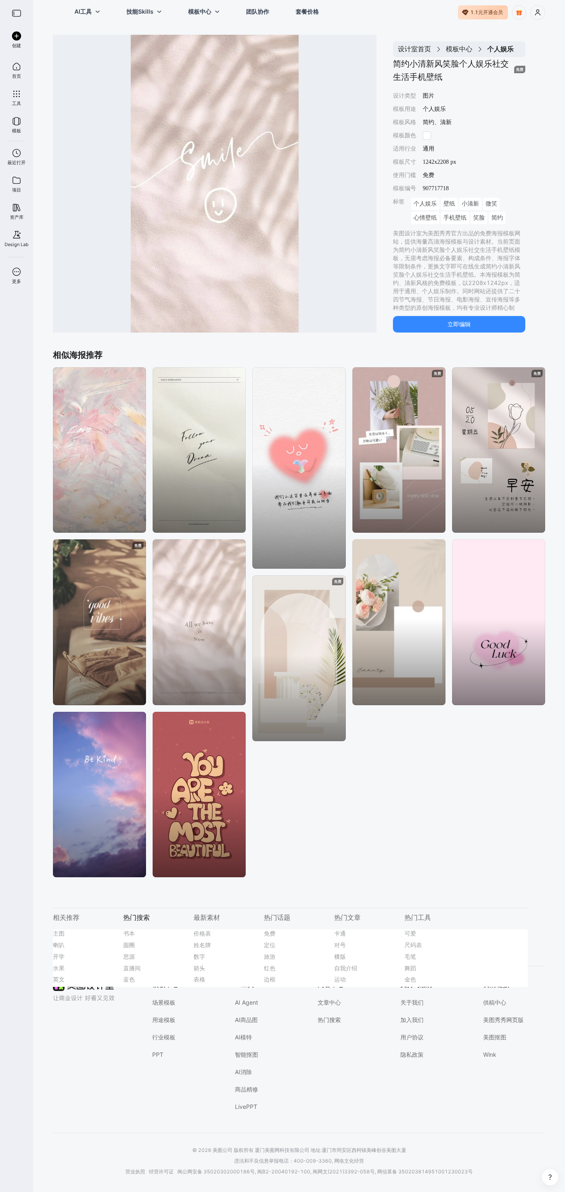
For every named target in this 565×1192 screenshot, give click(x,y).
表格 (199, 979)
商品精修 (246, 1089)
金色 (410, 979)
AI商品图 (246, 1019)
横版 (340, 956)
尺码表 (413, 944)
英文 (59, 979)
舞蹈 (410, 968)
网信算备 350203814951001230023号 (425, 1171)
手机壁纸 (455, 218)
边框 (269, 979)
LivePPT (246, 1106)
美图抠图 (494, 1037)
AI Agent (246, 1002)
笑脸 (479, 218)
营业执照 (135, 1171)
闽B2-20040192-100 (283, 1171)
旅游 (269, 956)
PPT (157, 1054)
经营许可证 (161, 1171)
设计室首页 (414, 49)
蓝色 (129, 979)
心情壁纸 (425, 218)
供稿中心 (494, 1002)
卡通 (340, 933)
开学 (59, 956)
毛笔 (410, 956)
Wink (489, 1054)
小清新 (470, 204)
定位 (269, 944)
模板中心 (459, 49)
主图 (59, 933)
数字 (199, 956)
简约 (497, 218)
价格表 (202, 933)
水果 (59, 968)
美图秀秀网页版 (503, 1019)
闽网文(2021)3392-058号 (344, 1171)
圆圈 (129, 944)
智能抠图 (246, 1054)
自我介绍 (345, 968)
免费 (269, 933)
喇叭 (59, 944)
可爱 (410, 933)
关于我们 (412, 1002)
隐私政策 (412, 1054)
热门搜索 (329, 1019)
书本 (129, 933)
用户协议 (412, 1037)
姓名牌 (202, 944)
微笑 (491, 204)
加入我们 (412, 1019)
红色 (269, 968)
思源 (129, 956)
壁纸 (449, 204)
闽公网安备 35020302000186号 (216, 1171)
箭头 (199, 968)
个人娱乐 (425, 204)
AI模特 (243, 1037)
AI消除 (243, 1071)
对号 (340, 944)
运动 (340, 979)
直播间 (132, 968)
